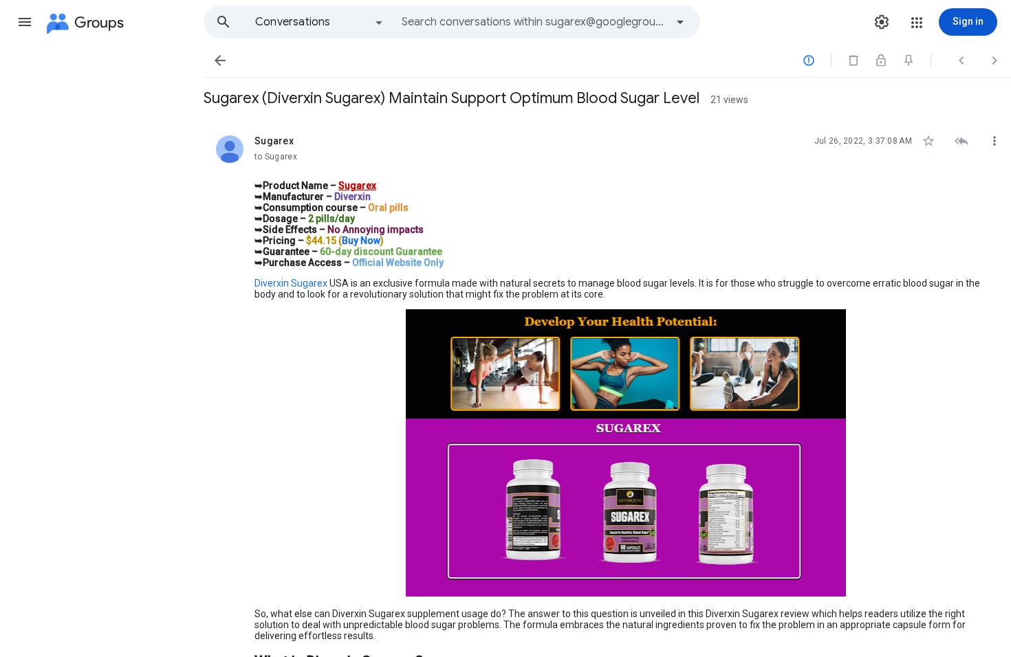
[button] (24, 21)
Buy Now (361, 240)
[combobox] (533, 22)
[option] (319, 22)
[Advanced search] (680, 22)
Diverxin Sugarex (290, 283)
